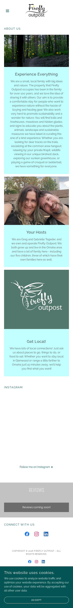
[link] (37, 11)
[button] (9, 10)
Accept (36, 600)
